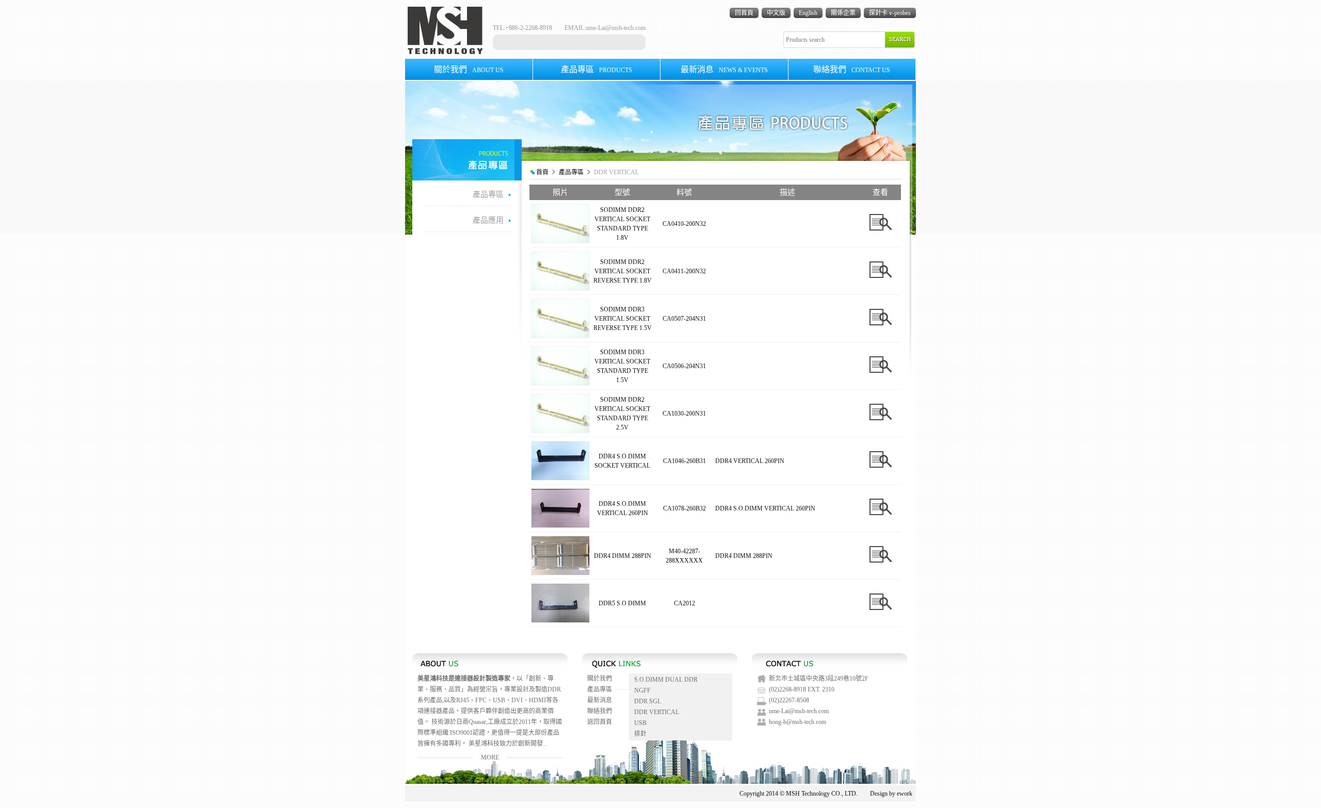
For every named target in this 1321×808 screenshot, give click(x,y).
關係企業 (843, 13)
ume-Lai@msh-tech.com (616, 27)
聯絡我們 (599, 711)
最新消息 (599, 700)
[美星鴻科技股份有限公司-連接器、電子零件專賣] (445, 52)
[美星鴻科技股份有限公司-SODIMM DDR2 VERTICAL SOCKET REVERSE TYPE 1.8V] (560, 288)
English (808, 13)
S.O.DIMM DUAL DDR (666, 679)
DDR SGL (647, 701)
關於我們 (599, 678)
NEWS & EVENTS (724, 69)
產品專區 (571, 172)
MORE (490, 757)
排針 (640, 733)
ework (904, 793)
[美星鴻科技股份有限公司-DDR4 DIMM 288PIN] (560, 572)
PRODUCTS (596, 69)
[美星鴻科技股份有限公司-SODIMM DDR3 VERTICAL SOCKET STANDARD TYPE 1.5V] (560, 383)
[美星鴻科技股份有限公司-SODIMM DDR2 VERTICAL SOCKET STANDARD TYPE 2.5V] (560, 430)
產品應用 (488, 220)
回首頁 (744, 13)
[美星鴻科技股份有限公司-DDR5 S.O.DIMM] (560, 620)
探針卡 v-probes (890, 13)
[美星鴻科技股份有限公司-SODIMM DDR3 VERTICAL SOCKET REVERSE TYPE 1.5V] (560, 335)
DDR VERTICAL (656, 712)
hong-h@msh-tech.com (797, 721)
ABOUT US (469, 69)
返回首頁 (599, 721)
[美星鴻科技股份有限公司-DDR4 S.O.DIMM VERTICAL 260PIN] (560, 525)
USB (640, 723)
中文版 (776, 13)
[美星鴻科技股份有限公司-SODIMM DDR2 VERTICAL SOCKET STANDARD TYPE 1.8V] (560, 240)
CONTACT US (851, 69)
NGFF (642, 690)
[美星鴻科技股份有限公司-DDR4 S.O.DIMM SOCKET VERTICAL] (560, 478)
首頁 (542, 172)
